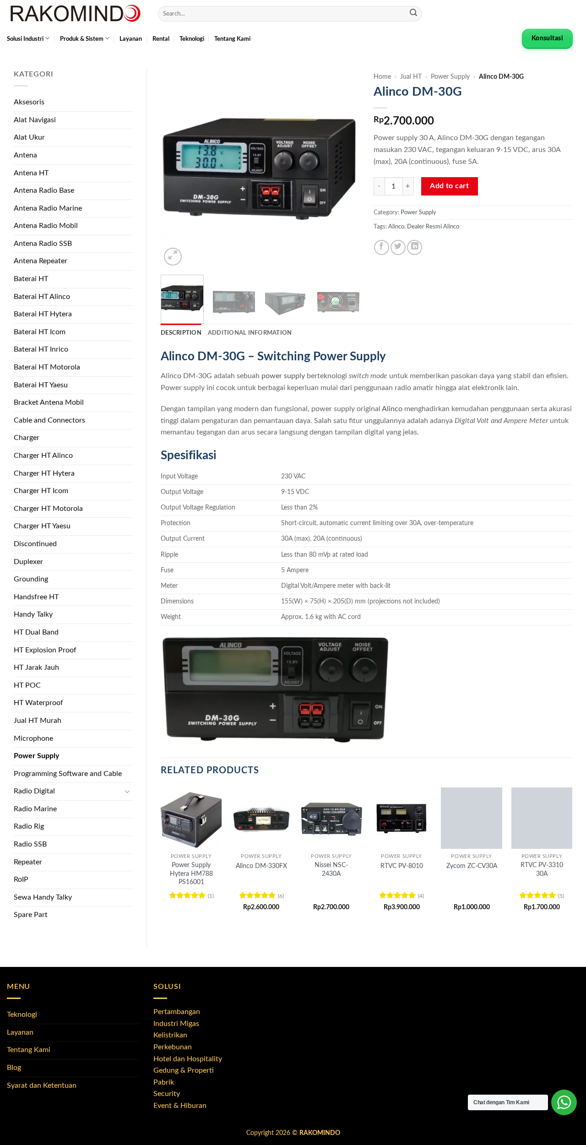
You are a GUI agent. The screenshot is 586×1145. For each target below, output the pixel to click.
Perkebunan (172, 1047)
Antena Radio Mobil (46, 225)
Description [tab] (181, 333)
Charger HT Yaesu (42, 526)
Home (382, 77)
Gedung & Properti (183, 1070)
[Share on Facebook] (381, 247)
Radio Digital (34, 791)
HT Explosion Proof (45, 650)
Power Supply (36, 756)
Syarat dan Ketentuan (41, 1085)
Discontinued (35, 544)
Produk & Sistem (81, 39)
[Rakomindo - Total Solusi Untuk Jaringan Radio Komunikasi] (75, 13)
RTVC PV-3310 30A (542, 869)
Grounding (31, 579)
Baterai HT (31, 278)
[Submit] (413, 14)
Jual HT (411, 77)
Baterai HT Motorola (47, 367)
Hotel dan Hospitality (187, 1059)
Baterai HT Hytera (43, 314)
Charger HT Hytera (44, 473)
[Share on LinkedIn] (414, 247)
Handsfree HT (36, 597)
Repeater (28, 862)
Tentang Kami (232, 39)
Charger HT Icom (41, 490)
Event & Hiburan (179, 1105)
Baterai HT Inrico (41, 349)
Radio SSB (30, 844)
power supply (283, 376)
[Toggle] (127, 791)
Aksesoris (29, 102)
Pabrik (163, 1082)
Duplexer (28, 561)
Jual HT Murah (37, 720)
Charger (26, 437)
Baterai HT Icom (39, 332)
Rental (160, 39)
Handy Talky (33, 614)
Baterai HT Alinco (42, 296)
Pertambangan (176, 1011)
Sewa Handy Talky (43, 897)
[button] (173, 257)
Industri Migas (176, 1023)
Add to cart (449, 186)
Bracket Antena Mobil (49, 402)
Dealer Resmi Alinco (433, 226)
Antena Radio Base (44, 190)
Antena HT (31, 173)
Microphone (33, 738)
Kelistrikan (170, 1035)
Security (166, 1093)
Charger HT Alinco (43, 455)
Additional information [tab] (250, 333)
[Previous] (176, 168)
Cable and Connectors (49, 420)
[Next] (344, 168)
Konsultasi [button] (547, 38)
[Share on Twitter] (398, 247)
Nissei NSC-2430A (331, 869)
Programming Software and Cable (68, 773)
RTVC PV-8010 (401, 866)
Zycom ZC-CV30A (471, 866)
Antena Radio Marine (48, 208)
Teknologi (191, 39)
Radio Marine (35, 809)
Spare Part (31, 914)
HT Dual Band (36, 632)
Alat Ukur (29, 137)
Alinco (396, 226)
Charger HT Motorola (48, 508)
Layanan (130, 39)
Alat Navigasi (35, 120)
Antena (25, 155)
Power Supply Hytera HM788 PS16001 (191, 873)
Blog (14, 1067)
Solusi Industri (25, 39)
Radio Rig (29, 826)
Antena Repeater (40, 261)
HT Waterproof (38, 702)
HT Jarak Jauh (36, 667)
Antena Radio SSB (43, 243)
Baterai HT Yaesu (41, 385)
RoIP (21, 879)
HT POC (27, 685)
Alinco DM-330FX (261, 866)
